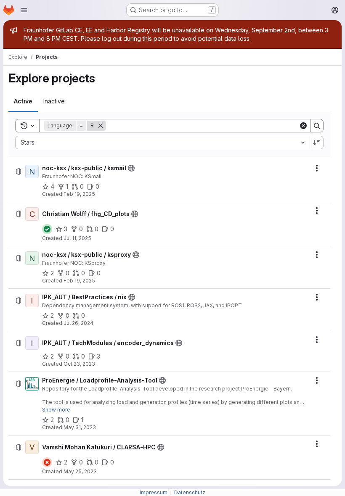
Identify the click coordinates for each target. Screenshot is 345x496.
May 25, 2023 (80, 471)
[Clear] (303, 126)
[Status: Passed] (47, 229)
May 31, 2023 (80, 427)
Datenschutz (189, 492)
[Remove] (101, 126)
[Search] (317, 125)
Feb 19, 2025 (79, 194)
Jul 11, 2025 (77, 238)
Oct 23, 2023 (79, 364)
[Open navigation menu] (24, 10)
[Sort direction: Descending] (317, 142)
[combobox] (162, 142)
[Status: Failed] (47, 462)
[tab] (23, 101)
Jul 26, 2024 (78, 323)
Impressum (154, 492)
